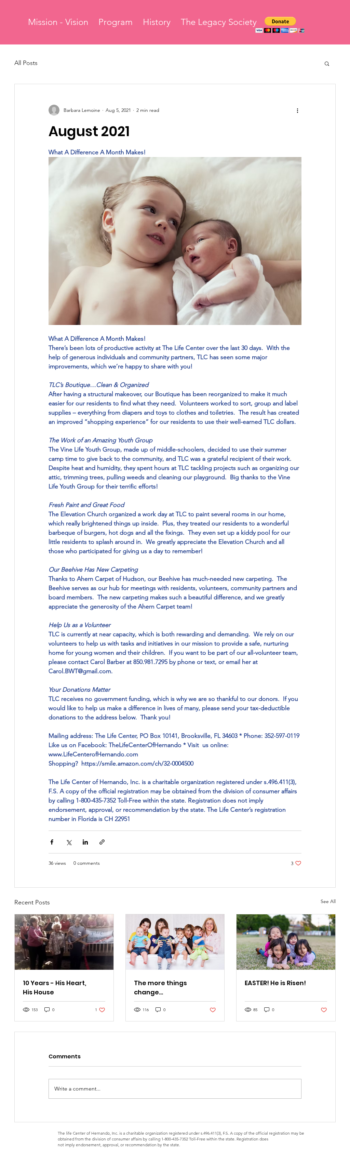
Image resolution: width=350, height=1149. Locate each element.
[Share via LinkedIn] (85, 842)
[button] (280, 25)
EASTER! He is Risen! (275, 983)
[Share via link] (102, 842)
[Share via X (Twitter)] (68, 842)
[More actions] (297, 110)
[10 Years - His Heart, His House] (64, 942)
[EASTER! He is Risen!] (286, 942)
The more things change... (160, 987)
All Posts (26, 63)
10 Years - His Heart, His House (54, 987)
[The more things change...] (175, 942)
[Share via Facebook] (52, 842)
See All (328, 901)
